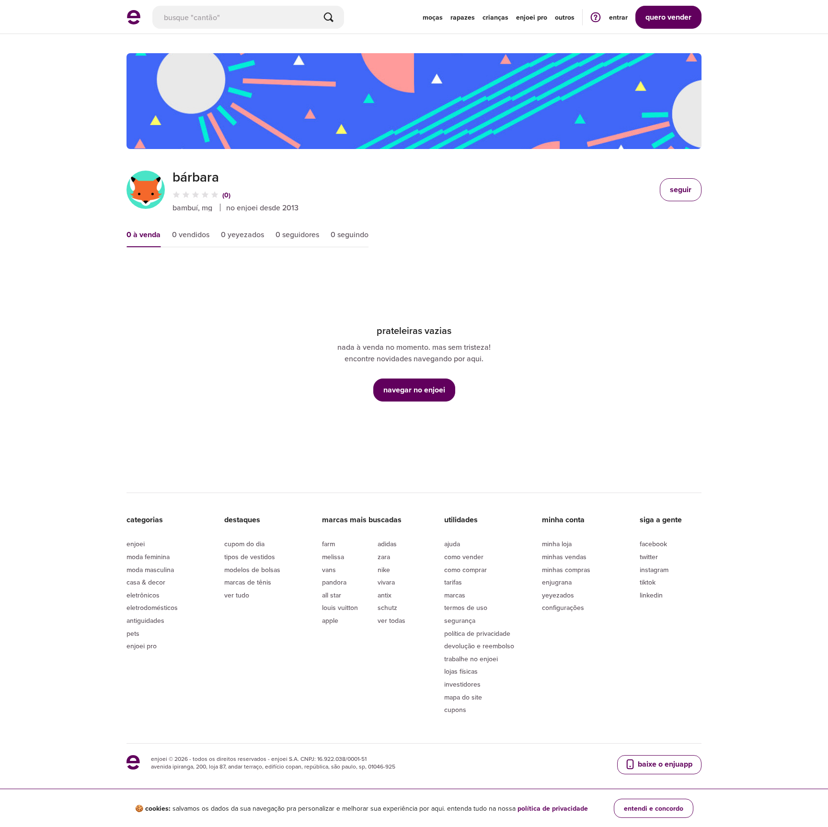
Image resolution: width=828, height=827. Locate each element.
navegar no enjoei (414, 389)
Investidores (462, 684)
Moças (433, 17)
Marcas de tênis (247, 582)
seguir (680, 189)
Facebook (653, 544)
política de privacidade (553, 808)
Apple (330, 620)
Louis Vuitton (340, 607)
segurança (459, 620)
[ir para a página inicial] (133, 21)
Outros (565, 17)
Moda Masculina (150, 569)
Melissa (333, 557)
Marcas (454, 595)
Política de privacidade (477, 633)
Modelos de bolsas (252, 569)
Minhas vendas (564, 557)
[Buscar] (328, 17)
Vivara (386, 582)
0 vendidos (190, 234)
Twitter (649, 557)
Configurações (563, 607)
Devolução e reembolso (479, 646)
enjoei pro (531, 17)
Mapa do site (463, 697)
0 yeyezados (242, 234)
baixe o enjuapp (664, 764)
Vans (329, 569)
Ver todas (391, 620)
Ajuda (452, 544)
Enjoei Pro (141, 646)
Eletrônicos (143, 595)
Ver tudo (236, 595)
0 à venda (143, 234)
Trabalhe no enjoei (471, 659)
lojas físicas (461, 671)
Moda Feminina (148, 557)
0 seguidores (297, 234)
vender (668, 17)
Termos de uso (465, 607)
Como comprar (465, 569)
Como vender (463, 557)
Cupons (455, 709)
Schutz (387, 607)
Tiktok (648, 582)
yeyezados (558, 595)
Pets (132, 633)
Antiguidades (145, 620)
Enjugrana (557, 582)
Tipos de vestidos (249, 557)
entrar (618, 17)
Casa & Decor (145, 582)
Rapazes (462, 17)
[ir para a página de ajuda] (595, 17)
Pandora (334, 582)
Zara (384, 557)
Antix (384, 595)
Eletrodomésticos (152, 607)
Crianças (495, 17)
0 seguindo (349, 234)
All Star (331, 595)
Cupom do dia (244, 544)
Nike (384, 569)
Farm (328, 544)
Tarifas (453, 582)
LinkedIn (651, 595)
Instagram (654, 569)
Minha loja (557, 544)
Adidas (387, 544)
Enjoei (135, 544)
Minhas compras (566, 569)
